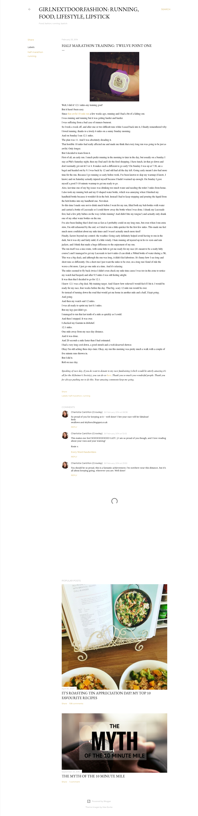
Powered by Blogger (101, 801)
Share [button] (31, 39)
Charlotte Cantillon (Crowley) (87, 412)
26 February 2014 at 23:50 (115, 463)
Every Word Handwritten (83, 452)
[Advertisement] (114, 550)
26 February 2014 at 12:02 (115, 433)
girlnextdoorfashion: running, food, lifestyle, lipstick (89, 13)
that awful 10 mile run (78, 113)
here (109, 375)
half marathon (35, 52)
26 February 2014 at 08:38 (116, 412)
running (32, 56)
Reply (74, 427)
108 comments (76, 703)
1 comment (74, 782)
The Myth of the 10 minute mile (93, 776)
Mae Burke (107, 807)
